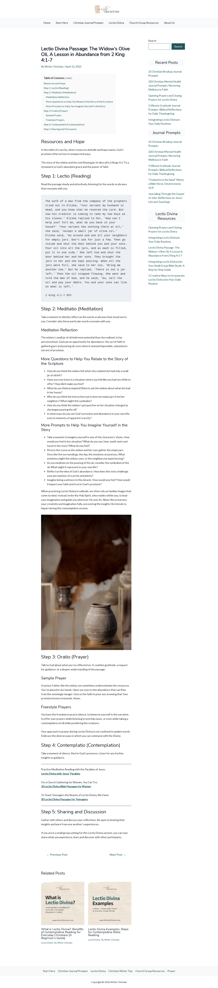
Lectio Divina (116, 22)
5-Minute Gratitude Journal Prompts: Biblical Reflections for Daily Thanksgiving (165, 109)
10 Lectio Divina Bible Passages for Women (66, 786)
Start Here (62, 22)
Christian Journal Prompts (88, 22)
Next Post (118, 854)
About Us (169, 22)
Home (46, 22)
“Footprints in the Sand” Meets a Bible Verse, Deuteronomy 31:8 (166, 183)
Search (152, 40)
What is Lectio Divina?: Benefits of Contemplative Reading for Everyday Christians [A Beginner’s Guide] (62, 933)
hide (69, 78)
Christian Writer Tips (120, 971)
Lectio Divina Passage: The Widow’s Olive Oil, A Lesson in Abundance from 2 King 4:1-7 (165, 251)
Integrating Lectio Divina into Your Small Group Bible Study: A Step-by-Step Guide (166, 265)
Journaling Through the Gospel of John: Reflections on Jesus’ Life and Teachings (166, 197)
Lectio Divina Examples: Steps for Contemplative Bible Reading (108, 932)
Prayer (171, 971)
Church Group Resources (144, 22)
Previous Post (57, 854)
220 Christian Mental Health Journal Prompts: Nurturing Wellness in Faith (164, 85)
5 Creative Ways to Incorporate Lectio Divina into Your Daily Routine (166, 279)
